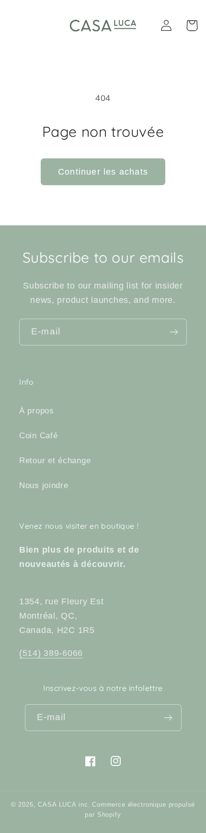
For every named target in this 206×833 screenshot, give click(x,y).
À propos (36, 410)
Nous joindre (44, 485)
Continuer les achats (103, 172)
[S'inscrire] (173, 332)
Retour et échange (55, 460)
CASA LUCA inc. (64, 804)
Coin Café (38, 435)
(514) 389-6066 (51, 653)
